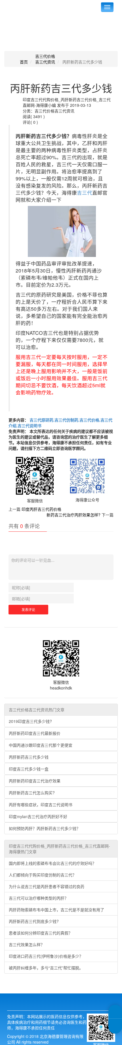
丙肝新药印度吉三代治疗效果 (34, 781)
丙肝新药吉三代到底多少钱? (34, 921)
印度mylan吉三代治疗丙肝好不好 (38, 816)
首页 (24, 62)
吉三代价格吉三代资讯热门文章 (36, 709)
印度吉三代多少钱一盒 (29, 769)
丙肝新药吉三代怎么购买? (32, 792)
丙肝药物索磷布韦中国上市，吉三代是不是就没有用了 (56, 909)
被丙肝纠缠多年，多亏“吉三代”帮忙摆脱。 (46, 967)
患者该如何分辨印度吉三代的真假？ (40, 933)
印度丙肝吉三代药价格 (41, 509)
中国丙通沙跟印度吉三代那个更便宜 (40, 745)
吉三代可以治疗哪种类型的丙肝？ (38, 898)
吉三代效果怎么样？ (27, 944)
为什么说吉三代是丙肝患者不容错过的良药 (46, 886)
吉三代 (84, 192)
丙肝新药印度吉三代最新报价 (34, 733)
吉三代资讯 (45, 62)
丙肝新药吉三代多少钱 (29, 757)
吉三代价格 (45, 56)
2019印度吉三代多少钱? (30, 721)
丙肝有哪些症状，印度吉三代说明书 (40, 804)
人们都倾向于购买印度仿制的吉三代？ (42, 875)
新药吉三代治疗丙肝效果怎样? (73, 515)
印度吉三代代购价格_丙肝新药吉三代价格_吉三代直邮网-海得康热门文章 (59, 848)
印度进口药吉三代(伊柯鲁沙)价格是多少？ (46, 956)
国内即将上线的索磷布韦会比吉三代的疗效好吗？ (52, 863)
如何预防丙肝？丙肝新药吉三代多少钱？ (44, 828)
